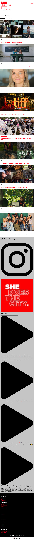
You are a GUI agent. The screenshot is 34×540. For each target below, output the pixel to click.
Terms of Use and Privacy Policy (6, 532)
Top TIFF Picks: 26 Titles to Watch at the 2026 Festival (11, 42)
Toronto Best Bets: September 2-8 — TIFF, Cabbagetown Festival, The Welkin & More (16, 139)
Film (1, 39)
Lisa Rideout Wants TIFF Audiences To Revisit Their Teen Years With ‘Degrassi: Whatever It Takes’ (16, 66)
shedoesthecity (2, 18)
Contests (2, 506)
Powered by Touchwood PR (17, 535)
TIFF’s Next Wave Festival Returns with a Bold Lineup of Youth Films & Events (16, 234)
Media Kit (2, 504)
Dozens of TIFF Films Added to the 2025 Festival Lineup (12, 211)
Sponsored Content (4, 505)
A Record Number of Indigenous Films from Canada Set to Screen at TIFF (15, 163)
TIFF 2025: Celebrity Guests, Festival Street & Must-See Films (13, 114)
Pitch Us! (2, 499)
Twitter (2, 524)
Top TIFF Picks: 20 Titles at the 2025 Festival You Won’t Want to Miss (14, 187)
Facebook (2, 525)
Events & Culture (4, 135)
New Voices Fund (3, 500)
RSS (1, 527)
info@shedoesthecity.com (5, 531)
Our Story (2, 498)
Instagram (3, 526)
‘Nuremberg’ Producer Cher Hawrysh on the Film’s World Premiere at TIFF (16, 90)
